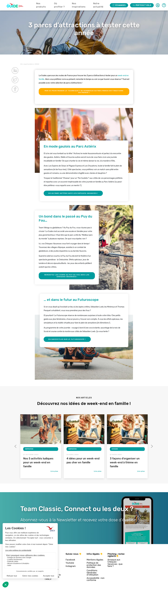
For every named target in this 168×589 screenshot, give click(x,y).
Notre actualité (98, 5)
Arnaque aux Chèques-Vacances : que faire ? (114, 563)
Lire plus (54, 471)
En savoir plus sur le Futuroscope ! (67, 339)
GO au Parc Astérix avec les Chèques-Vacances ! (73, 193)
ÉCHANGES (120, 5)
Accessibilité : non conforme (95, 579)
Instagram (71, 566)
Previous (15, 446)
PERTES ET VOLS (143, 5)
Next (151, 446)
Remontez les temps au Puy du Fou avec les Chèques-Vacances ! (66, 276)
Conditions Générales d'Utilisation (92, 572)
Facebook (70, 560)
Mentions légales (95, 560)
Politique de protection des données (94, 565)
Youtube (70, 563)
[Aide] (164, 5)
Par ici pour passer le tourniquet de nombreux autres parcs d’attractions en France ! (84, 91)
